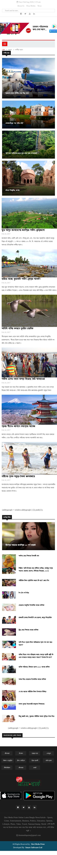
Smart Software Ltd (33, 847)
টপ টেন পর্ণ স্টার (24, 593)
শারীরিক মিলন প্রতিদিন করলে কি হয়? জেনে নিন (34, 580)
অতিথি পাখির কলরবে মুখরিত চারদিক (17, 328)
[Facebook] (21, 14)
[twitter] (25, 14)
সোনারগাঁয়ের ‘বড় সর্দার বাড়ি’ (15, 123)
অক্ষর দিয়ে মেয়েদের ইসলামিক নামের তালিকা (32, 679)
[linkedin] (34, 14)
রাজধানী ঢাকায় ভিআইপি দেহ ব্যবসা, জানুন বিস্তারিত (35, 617)
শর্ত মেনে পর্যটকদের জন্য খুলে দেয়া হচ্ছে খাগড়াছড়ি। (22, 153)
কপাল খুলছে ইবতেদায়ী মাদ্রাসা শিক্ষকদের (31, 704)
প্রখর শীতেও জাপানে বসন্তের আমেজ (18, 426)
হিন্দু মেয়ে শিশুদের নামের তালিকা (28, 630)
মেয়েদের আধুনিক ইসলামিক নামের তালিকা (31, 605)
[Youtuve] (30, 14)
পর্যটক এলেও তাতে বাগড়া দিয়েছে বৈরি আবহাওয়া (23, 378)
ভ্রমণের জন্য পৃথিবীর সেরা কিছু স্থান (17, 93)
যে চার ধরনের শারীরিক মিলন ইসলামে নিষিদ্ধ (32, 691)
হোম (3, 50)
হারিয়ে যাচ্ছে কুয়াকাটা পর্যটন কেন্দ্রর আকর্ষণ (21, 278)
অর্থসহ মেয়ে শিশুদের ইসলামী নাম (29, 556)
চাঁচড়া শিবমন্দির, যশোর (13, 190)
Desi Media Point (38, 844)
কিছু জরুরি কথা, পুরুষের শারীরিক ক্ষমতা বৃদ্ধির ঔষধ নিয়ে (36, 716)
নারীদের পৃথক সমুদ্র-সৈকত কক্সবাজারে (18, 476)
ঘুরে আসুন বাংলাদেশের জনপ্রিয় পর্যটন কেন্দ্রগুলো (23, 229)
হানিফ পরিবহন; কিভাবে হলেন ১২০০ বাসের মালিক (34, 667)
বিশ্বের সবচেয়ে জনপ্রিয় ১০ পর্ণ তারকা (21, 545)
